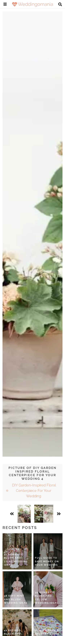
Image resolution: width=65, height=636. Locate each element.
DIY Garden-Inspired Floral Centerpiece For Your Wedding (33, 490)
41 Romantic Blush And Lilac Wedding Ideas (15, 559)
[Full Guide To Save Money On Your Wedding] (47, 551)
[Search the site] (60, 4)
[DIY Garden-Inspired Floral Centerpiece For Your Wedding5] (43, 514)
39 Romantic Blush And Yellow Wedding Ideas (46, 597)
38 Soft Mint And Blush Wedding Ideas (15, 599)
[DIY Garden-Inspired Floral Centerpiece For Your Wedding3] (24, 514)
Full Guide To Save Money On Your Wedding (47, 561)
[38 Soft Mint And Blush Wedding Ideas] (17, 589)
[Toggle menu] (5, 4)
